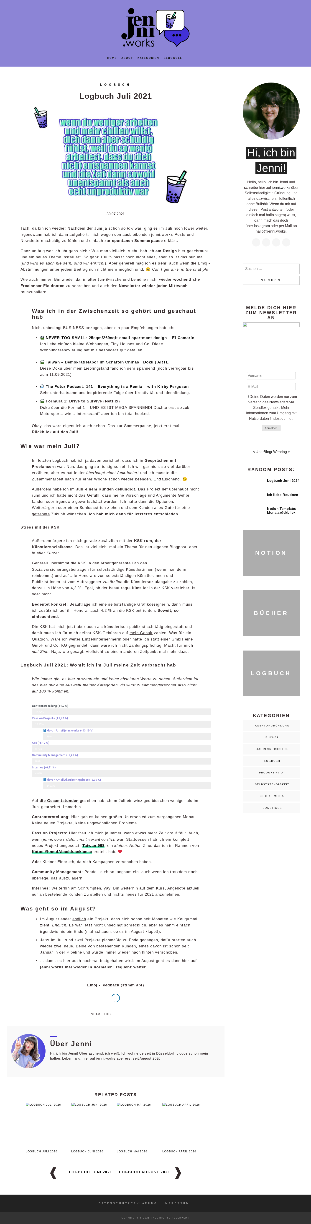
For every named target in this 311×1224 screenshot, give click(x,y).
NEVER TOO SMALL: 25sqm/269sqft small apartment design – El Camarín (120, 338)
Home (112, 58)
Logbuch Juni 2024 (283, 480)
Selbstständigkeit (272, 784)
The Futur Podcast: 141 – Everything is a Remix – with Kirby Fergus (117, 386)
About (127, 58)
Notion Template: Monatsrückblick (281, 510)
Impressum (176, 1203)
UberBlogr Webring (271, 452)
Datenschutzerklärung (128, 1203)
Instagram (262, 226)
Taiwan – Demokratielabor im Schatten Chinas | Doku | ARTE (107, 362)
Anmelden (271, 428)
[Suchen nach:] (271, 269)
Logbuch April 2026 (179, 1151)
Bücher (272, 737)
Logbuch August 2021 (144, 1172)
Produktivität (272, 772)
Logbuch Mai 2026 (132, 1151)
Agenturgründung (272, 725)
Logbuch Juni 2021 (90, 1172)
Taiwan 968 (93, 845)
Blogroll (173, 58)
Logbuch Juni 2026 (87, 1151)
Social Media (272, 796)
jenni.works (281, 187)
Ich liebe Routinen (282, 495)
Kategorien (148, 58)
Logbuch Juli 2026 (41, 1151)
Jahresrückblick (272, 749)
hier (289, 418)
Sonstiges (272, 807)
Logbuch (115, 84)
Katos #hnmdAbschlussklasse (62, 852)
